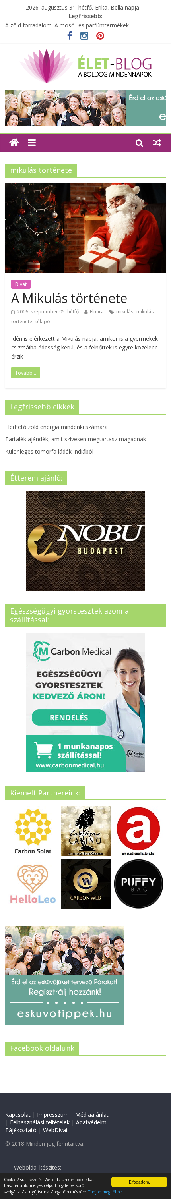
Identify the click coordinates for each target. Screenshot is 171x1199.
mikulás (124, 311)
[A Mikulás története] (85, 188)
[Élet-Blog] (85, 52)
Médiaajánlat (92, 1114)
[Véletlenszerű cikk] (157, 142)
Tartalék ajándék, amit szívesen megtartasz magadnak (75, 439)
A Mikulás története (69, 298)
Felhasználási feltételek (40, 1122)
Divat (21, 284)
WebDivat (55, 1130)
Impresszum (53, 1114)
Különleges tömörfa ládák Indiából (49, 451)
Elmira (97, 311)
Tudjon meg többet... (107, 1192)
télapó (42, 321)
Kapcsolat (18, 1114)
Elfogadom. (139, 1182)
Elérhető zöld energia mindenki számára (56, 427)
